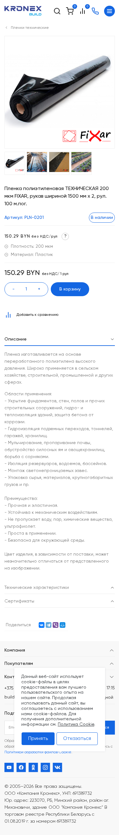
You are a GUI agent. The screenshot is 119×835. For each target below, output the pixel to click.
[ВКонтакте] (41, 625)
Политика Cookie (76, 724)
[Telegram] (48, 625)
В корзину (70, 289)
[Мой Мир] (62, 625)
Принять (38, 738)
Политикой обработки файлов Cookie (37, 752)
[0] (70, 11)
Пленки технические (30, 28)
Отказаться (77, 738)
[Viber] (55, 625)
